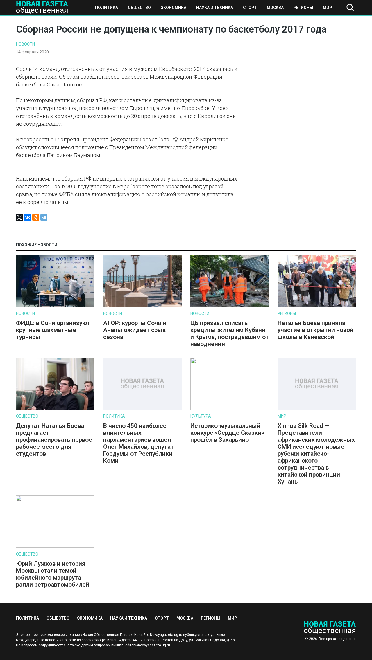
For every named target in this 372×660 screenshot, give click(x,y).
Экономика (173, 7)
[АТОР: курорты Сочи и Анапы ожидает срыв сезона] (142, 306)
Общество (139, 7)
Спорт (250, 7)
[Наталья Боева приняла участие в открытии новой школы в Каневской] (317, 306)
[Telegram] (43, 217)
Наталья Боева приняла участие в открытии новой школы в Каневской (315, 330)
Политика (106, 7)
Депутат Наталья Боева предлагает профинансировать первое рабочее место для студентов (54, 439)
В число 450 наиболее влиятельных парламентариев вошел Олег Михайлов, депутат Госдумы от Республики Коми (138, 443)
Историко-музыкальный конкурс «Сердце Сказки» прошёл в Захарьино (227, 432)
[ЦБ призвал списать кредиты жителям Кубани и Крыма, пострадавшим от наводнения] (229, 306)
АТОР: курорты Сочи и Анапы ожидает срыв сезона (135, 330)
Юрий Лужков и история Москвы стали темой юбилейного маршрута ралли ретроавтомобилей (52, 574)
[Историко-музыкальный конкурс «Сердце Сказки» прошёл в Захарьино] (229, 409)
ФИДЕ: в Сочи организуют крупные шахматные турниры (53, 330)
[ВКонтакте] (27, 217)
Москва (275, 7)
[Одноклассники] (35, 217)
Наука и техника (214, 7)
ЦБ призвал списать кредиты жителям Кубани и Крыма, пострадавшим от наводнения (229, 333)
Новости (25, 44)
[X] (19, 217)
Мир (327, 7)
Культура (200, 416)
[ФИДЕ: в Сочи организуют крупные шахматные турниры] (55, 306)
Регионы (303, 7)
